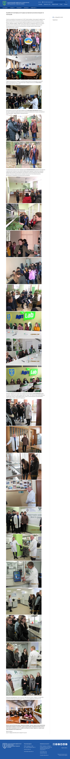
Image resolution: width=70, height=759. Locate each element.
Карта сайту (64, 747)
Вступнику (5, 7)
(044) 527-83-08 (43, 753)
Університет (33, 7)
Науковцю (26, 7)
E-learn (61, 4)
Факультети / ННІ (47, 4)
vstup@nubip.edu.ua (44, 755)
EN (40, 2)
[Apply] (66, 2)
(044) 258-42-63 (43, 751)
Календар (40, 4)
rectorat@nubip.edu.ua (28, 751)
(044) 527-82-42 (27, 749)
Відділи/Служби (55, 4)
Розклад (65, 4)
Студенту (12, 7)
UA (38, 2)
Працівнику (19, 7)
